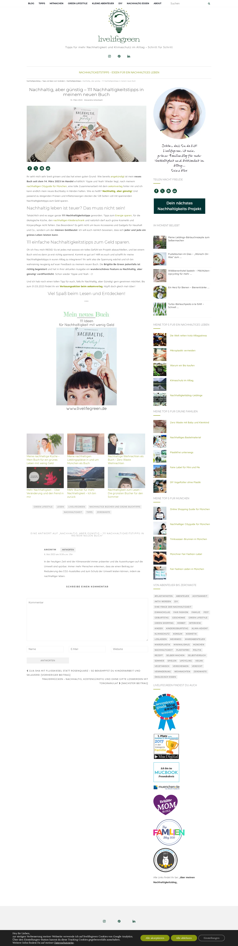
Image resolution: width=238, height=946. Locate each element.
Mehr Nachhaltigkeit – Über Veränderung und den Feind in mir (45, 493)
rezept (159, 655)
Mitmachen (56, 3)
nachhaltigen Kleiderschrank (69, 220)
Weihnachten (182, 671)
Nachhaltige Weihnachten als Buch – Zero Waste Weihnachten (126, 460)
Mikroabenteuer (195, 639)
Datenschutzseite (64, 942)
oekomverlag (115, 186)
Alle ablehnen (184, 938)
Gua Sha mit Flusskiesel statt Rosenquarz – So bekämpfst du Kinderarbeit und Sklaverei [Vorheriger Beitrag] (83, 672)
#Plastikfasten (164, 596)
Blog (31, 3)
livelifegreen (76, 507)
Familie (196, 612)
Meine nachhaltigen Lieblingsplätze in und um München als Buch (83, 460)
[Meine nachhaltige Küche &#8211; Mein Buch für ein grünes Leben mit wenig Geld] (45, 444)
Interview (195, 623)
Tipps (42, 3)
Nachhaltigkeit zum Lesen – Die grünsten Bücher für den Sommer (125, 493)
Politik (197, 650)
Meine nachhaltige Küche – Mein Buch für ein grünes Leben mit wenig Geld (43, 460)
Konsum (177, 634)
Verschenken (181, 666)
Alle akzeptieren (155, 938)
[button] (30, 168)
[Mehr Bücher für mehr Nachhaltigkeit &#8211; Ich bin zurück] (85, 477)
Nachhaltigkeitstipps (74, 81)
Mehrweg (176, 639)
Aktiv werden (163, 601)
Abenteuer (182, 596)
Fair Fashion (181, 612)
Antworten (68, 550)
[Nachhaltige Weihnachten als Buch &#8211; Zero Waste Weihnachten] (126, 444)
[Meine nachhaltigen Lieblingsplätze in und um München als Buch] (85, 444)
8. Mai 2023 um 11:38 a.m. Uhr (58, 554)
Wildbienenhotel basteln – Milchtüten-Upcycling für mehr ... (189, 272)
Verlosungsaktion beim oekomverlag (81, 286)
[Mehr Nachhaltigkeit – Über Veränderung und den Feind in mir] (45, 477)
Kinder (159, 628)
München (198, 645)
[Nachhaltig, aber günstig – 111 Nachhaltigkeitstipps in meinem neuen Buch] (86, 134)
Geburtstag (162, 618)
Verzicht (197, 666)
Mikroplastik (162, 645)
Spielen (172, 661)
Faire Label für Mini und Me (185, 467)
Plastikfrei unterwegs (181, 452)
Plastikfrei (183, 650)
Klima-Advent (200, 628)
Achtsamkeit (200, 596)
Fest (206, 612)
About (157, 3)
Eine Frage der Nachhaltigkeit (173, 607)
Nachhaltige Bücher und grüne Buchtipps (115, 507)
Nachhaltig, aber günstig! (117, 190)
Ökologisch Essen (165, 677)
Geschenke (178, 618)
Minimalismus (182, 645)
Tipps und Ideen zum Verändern (53, 81)
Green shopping (164, 623)
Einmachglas (162, 612)
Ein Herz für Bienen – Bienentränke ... (188, 287)
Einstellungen (212, 938)
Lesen (60, 507)
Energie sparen (123, 215)
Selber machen (175, 655)
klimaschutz (162, 634)
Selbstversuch (197, 655)
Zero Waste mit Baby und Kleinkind (189, 422)
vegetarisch (162, 666)
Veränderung (163, 671)
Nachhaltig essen (138, 3)
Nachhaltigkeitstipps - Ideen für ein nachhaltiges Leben (119, 72)
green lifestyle (43, 507)
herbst (181, 623)
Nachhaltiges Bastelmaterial (185, 437)
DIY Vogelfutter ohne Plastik (185, 482)
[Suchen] (209, 3)
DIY (120, 3)
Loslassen (161, 639)
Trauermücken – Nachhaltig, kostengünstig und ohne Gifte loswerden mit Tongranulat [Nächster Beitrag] (95, 681)
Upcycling (186, 661)
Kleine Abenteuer (103, 3)
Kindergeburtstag (177, 628)
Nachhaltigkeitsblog (33, 81)
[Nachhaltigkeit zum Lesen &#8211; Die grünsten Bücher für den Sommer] (126, 477)
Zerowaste (103, 512)
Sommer (159, 661)
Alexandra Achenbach (93, 100)
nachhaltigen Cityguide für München (47, 186)
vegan (199, 661)
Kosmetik (191, 634)
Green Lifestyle (77, 3)
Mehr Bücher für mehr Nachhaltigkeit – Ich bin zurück (81, 493)
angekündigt (117, 176)
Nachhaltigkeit (73, 512)
